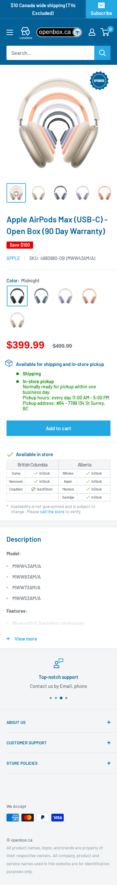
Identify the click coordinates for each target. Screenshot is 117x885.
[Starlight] (17, 320)
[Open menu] (9, 32)
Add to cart (58, 428)
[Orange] (89, 296)
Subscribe (101, 13)
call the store (52, 511)
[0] (105, 32)
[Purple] (65, 296)
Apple (13, 258)
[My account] (92, 32)
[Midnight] (17, 296)
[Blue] (41, 296)
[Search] (102, 53)
